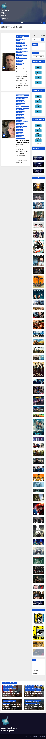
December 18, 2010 (21, 144)
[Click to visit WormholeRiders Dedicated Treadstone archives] (38, 560)
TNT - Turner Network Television (9, 701)
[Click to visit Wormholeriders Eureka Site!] (38, 324)
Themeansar (3, 736)
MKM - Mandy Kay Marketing (30, 688)
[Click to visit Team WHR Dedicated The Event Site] (38, 520)
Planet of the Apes (20, 114)
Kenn (36, 695)
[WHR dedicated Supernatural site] (38, 490)
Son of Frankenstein (20, 123)
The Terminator (19, 60)
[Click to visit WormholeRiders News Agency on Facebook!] (38, 164)
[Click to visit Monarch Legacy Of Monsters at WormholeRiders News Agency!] (38, 427)
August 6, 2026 (29, 695)
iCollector (19, 104)
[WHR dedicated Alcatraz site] (38, 196)
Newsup (18, 735)
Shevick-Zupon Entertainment (22, 121)
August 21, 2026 (7, 695)
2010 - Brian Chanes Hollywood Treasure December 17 (22, 95)
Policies (43, 736)
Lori (13, 695)
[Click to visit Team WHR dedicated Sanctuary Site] (38, 460)
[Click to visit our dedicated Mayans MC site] (38, 415)
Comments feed (36, 670)
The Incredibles (35, 698)
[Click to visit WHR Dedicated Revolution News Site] (38, 452)
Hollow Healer (38, 685)
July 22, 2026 (29, 708)
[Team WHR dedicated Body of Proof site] (38, 225)
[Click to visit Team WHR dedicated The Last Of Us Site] (38, 531)
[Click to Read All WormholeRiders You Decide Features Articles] (38, 158)
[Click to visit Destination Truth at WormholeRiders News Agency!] (38, 308)
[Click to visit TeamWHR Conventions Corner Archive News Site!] (38, 603)
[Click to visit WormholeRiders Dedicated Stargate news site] (38, 484)
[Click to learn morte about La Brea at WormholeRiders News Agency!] (38, 409)
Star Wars (25, 126)
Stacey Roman (19, 126)
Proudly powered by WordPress (7, 735)
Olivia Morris (5, 698)
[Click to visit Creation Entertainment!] (38, 644)
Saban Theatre (19, 120)
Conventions (34, 736)
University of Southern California (9, 688)
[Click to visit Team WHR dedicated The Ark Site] (38, 508)
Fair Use (39, 736)
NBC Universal (19, 112)
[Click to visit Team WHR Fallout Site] (38, 341)
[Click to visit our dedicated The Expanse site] (38, 551)
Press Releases (19, 115)
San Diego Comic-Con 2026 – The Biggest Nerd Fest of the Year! (33, 706)
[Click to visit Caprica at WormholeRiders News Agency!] (38, 234)
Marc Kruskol (25, 108)
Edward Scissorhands (21, 39)
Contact (29, 736)
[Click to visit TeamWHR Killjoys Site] (38, 400)
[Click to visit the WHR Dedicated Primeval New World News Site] (38, 445)
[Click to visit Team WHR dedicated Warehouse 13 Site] (38, 595)
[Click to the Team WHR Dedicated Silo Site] (38, 477)
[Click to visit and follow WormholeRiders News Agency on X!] (38, 171)
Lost (26, 48)
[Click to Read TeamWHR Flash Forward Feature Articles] (38, 349)
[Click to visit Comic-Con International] (38, 618)
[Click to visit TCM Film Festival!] (38, 652)
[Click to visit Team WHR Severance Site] (38, 468)
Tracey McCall (19, 61)
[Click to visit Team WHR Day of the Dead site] (38, 281)
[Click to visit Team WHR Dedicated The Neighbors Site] (38, 542)
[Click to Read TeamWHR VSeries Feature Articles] (38, 586)
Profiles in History (20, 117)
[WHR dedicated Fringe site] (38, 357)
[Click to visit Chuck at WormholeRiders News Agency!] (38, 246)
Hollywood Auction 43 (21, 42)
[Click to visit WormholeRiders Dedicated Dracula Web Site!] (38, 315)
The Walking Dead (28, 701)
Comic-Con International (30, 685)
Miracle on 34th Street (21, 109)
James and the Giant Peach (21, 45)
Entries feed (35, 667)
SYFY (17, 57)
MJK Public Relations (20, 111)
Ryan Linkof (13, 685)
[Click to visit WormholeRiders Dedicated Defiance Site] (38, 302)
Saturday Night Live (20, 54)
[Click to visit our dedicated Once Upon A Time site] (38, 439)
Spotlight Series (20, 124)
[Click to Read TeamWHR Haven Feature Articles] (38, 369)
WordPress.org (36, 673)
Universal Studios (20, 63)
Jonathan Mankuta (20, 48)
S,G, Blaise (38, 688)
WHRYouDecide (19, 64)
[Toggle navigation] (22, 23)
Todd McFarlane (36, 701)
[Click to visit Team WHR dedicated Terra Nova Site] (38, 497)
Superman (18, 127)
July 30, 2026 (7, 708)
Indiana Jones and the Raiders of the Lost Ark (22, 106)
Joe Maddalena (19, 108)
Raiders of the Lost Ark (21, 118)
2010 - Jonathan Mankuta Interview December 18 (21, 36)
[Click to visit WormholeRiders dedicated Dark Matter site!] (38, 270)
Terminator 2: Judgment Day (22, 58)
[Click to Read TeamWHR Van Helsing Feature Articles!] (38, 579)
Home (26, 736)
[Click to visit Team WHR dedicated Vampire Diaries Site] (38, 569)
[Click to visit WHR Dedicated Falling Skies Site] (38, 333)
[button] (41, 22)
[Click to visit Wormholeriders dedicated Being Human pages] (38, 215)
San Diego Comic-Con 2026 (14, 698)
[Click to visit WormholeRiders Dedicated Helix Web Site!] (38, 381)
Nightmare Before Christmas (22, 51)
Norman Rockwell (6, 685)
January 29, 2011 (21, 71)
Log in (34, 663)
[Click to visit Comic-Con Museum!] (38, 632)
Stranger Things (28, 698)
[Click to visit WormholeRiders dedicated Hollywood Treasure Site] (38, 390)
